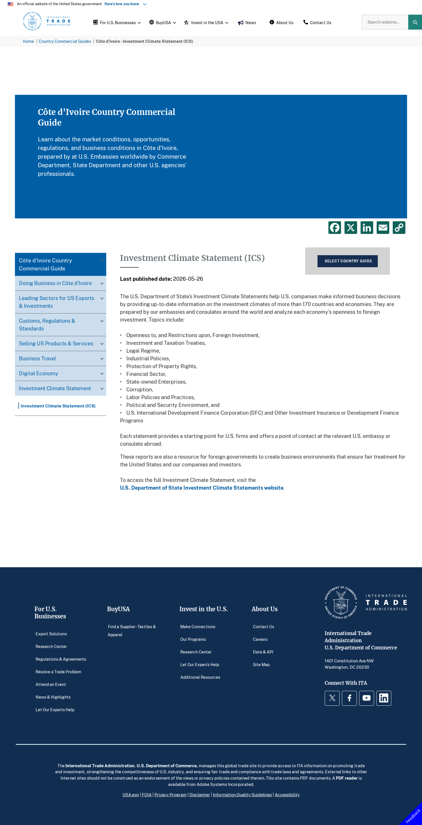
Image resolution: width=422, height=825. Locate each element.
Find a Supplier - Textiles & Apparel (132, 630)
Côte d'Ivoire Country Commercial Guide (45, 264)
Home (28, 41)
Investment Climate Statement (55, 388)
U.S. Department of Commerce (167, 765)
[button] (116, 22)
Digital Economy (38, 373)
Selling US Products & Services (56, 344)
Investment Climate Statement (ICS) (58, 405)
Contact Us (263, 626)
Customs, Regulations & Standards (47, 325)
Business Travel (37, 358)
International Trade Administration (100, 765)
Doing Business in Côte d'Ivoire (55, 283)
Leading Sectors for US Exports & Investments (56, 302)
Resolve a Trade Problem (58, 671)
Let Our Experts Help (55, 709)
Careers (260, 639)
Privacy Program (170, 794)
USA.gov (131, 794)
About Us (265, 609)
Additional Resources (200, 677)
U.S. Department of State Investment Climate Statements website (201, 487)
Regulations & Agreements (61, 659)
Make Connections (197, 626)
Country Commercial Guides (65, 41)
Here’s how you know (123, 4)
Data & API (263, 651)
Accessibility (287, 794)
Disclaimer (199, 794)
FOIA (147, 794)
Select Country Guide (348, 261)
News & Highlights (53, 697)
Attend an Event (51, 684)
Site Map (261, 664)
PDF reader (347, 777)
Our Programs (193, 639)
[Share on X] (351, 227)
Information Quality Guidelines (242, 794)
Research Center (51, 646)
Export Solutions (51, 633)
